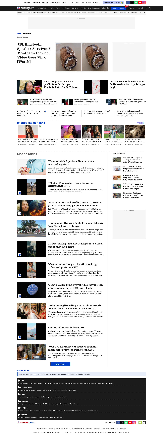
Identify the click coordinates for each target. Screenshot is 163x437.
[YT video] (140, 2)
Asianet (25, 422)
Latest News (42, 8)
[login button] (142, 8)
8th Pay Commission (65, 411)
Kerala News (81, 383)
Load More (60, 364)
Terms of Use (53, 428)
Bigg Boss (46, 390)
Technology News (79, 411)
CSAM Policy (73, 428)
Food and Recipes (35, 404)
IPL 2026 (132, 8)
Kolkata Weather (53, 13)
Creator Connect (118, 8)
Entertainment (93, 8)
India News (51, 383)
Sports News (22, 397)
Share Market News (36, 411)
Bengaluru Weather (56, 417)
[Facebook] (128, 2)
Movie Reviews (55, 390)
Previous (140, 13)
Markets (75, 8)
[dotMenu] (139, 8)
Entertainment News (25, 390)
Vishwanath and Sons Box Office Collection (102, 13)
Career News (64, 404)
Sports (83, 8)
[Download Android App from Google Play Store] (140, 422)
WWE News (53, 397)
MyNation (96, 2)
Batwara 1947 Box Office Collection (130, 13)
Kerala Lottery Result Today (36, 13)
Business (66, 8)
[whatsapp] (136, 2)
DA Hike (54, 411)
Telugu (64, 2)
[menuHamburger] (146, 8)
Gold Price (47, 411)
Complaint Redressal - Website (89, 428)
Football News (43, 397)
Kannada (45, 2)
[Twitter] (132, 2)
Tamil (71, 2)
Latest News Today (40, 383)
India (51, 8)
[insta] (144, 2)
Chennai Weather (43, 417)
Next (144, 13)
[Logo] (26, 8)
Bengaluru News (107, 383)
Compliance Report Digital (109, 428)
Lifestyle (105, 8)
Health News (47, 404)
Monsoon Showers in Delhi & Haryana (73, 13)
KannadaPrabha (55, 2)
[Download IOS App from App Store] (144, 422)
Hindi (82, 2)
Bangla (77, 2)
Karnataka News (70, 383)
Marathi (88, 2)
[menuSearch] (149, 8)
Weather (21, 417)
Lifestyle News (23, 404)
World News (60, 383)
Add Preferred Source (112, 3)
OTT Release (37, 390)
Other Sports (62, 397)
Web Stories (74, 404)
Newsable (36, 2)
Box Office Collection (68, 390)
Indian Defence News (94, 383)
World (58, 8)
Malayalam (27, 2)
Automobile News (92, 411)
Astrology (55, 404)
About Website (42, 428)
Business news (23, 411)
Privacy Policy (63, 428)
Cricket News (32, 397)
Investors (123, 428)
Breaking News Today (25, 383)
